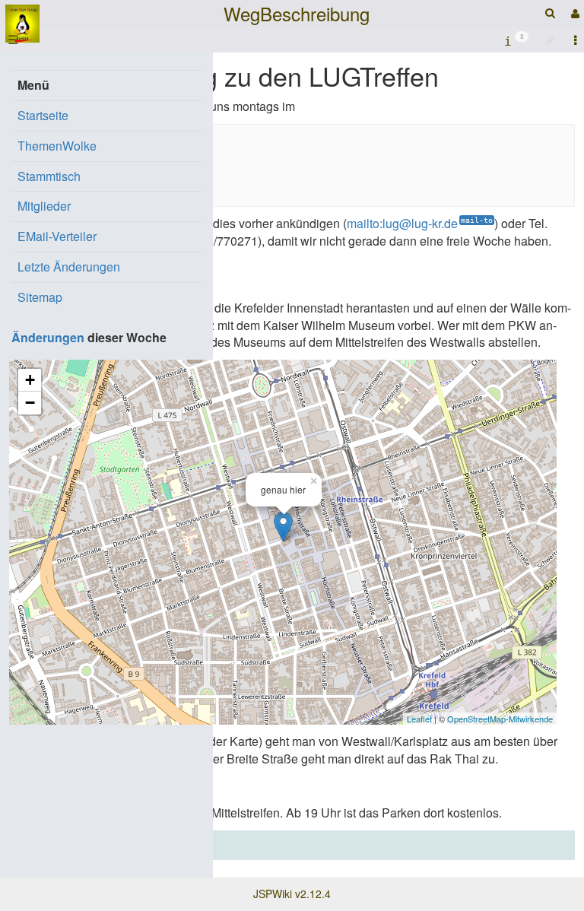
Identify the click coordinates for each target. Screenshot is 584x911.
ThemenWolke (57, 145)
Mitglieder (44, 205)
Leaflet (419, 719)
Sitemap (39, 297)
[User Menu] (573, 13)
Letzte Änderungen (68, 266)
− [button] (30, 402)
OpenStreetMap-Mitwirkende (500, 719)
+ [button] (30, 379)
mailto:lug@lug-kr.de (402, 223)
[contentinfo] (516, 39)
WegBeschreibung (297, 13)
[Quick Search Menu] (550, 12)
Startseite (42, 115)
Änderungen (47, 337)
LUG (96, 844)
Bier (125, 844)
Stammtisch (49, 176)
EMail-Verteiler (57, 236)
